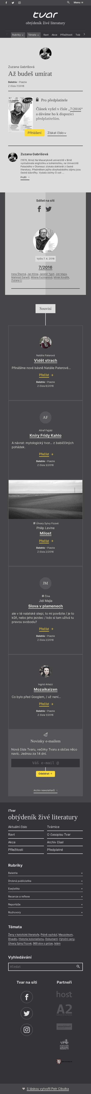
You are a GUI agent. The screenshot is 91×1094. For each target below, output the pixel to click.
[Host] (64, 994)
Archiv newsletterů (44, 790)
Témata (32, 34)
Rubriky (16, 34)
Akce (54, 34)
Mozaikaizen (45, 689)
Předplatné (55, 849)
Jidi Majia (61, 274)
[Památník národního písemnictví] (64, 1045)
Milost (45, 533)
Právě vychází (49, 934)
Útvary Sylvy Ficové (20, 943)
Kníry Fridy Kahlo (45, 435)
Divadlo (12, 939)
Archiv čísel (55, 842)
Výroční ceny (66, 939)
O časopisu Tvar (58, 834)
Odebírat (44, 773)
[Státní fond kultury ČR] (64, 1061)
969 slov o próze (43, 943)
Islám (57, 943)
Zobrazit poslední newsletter (44, 782)
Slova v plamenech (45, 606)
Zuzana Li (16, 280)
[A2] (64, 1010)
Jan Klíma (32, 274)
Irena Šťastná (18, 274)
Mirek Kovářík (61, 277)
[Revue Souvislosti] (64, 1027)
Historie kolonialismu (31, 939)
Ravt (46, 34)
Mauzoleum (66, 934)
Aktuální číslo (17, 827)
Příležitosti (66, 34)
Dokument (51, 939)
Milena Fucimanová (41, 277)
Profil (24, 177)
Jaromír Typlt (47, 274)
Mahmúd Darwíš (20, 277)
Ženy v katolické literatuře (23, 934)
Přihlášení (34, 133)
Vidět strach (45, 360)
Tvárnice (53, 827)
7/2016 (75, 109)
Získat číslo (55, 133)
